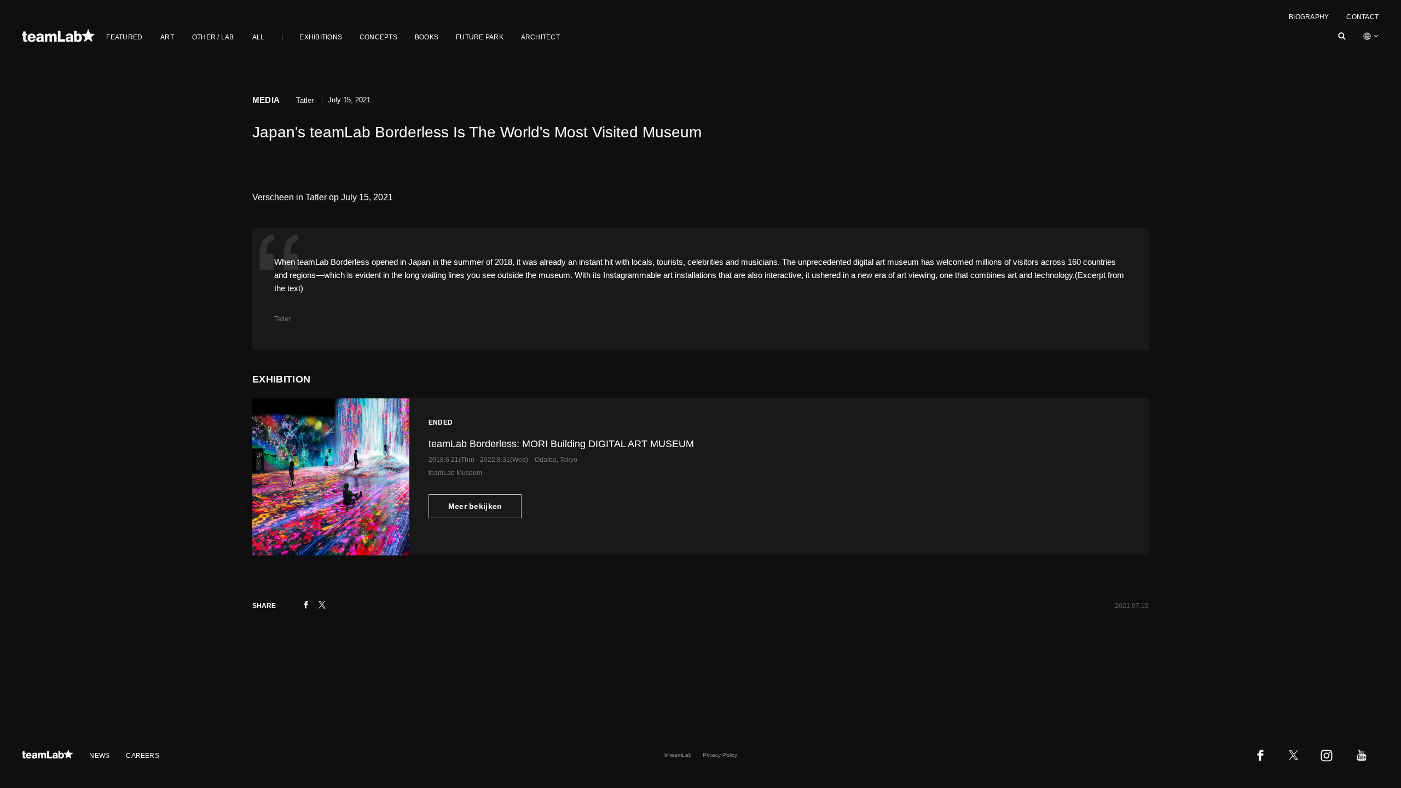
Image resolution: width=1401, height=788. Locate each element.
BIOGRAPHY (1309, 17)
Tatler (282, 319)
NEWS (99, 756)
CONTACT (1362, 17)
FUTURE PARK (479, 37)
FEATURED (124, 37)
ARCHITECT (540, 37)
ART (167, 37)
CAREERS (142, 756)
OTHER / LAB (213, 37)
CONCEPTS (378, 37)
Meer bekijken (475, 506)
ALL (258, 37)
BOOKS (426, 37)
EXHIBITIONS (320, 37)
